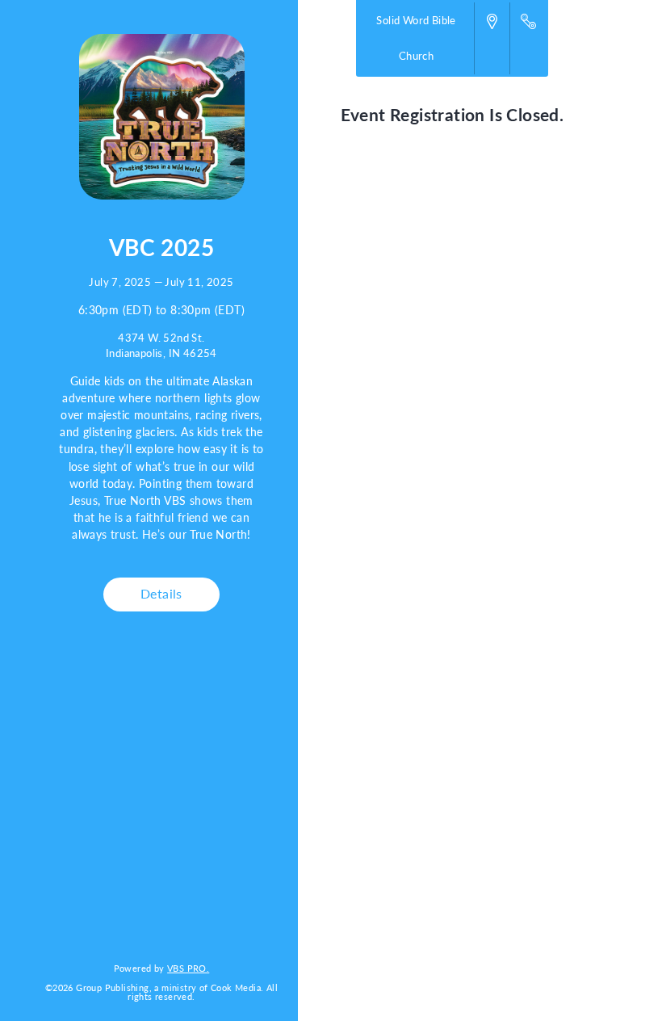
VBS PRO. (188, 968)
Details (161, 594)
